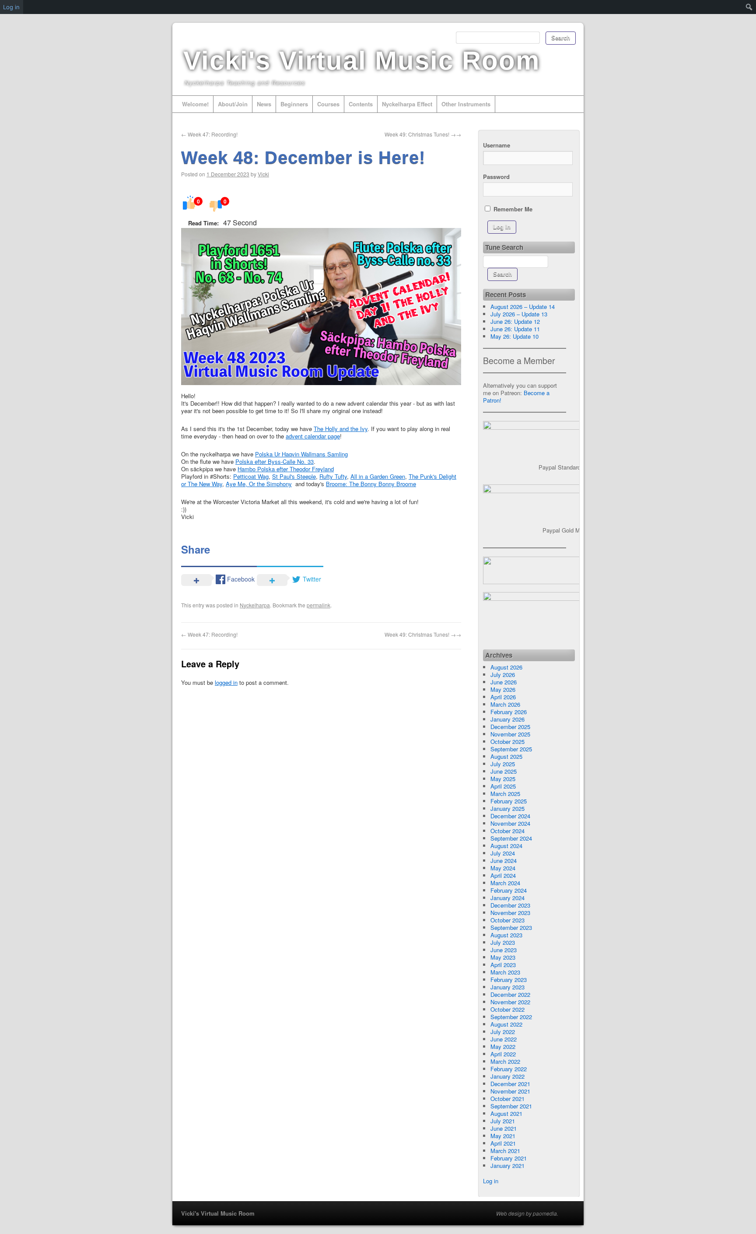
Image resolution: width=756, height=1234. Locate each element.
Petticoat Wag (251, 476)
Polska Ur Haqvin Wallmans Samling (301, 454)
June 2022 (503, 1039)
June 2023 (503, 950)
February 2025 (508, 801)
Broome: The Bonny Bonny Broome (371, 484)
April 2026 (503, 697)
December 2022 (510, 994)
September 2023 (511, 927)
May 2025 (502, 779)
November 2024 (510, 823)
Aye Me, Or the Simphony (259, 484)
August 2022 (506, 1024)
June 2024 (503, 860)
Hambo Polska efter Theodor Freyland (286, 469)
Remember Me (512, 209)
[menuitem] (749, 7)
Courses (328, 104)
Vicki (263, 174)
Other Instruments (465, 104)
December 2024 (510, 816)
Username (496, 145)
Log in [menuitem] (11, 7)
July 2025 (502, 764)
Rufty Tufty (333, 476)
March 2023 (505, 972)
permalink (318, 605)
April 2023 (503, 965)
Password (496, 176)
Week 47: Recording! (209, 134)
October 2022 (507, 1009)
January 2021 (507, 1165)
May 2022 (502, 1046)
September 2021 (511, 1106)
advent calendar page (313, 436)
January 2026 (507, 719)
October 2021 (507, 1098)
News (264, 104)
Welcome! (195, 104)
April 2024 (503, 875)
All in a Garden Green (377, 476)
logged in (226, 682)
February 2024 (508, 890)
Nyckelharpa (255, 605)
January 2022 (507, 1076)
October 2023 (507, 920)
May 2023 (502, 957)
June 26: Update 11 (515, 329)
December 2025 (510, 726)
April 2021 (503, 1143)
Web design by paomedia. (527, 1213)
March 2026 (505, 704)
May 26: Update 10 (514, 336)
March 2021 (505, 1150)
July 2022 (502, 1031)
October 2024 (507, 831)
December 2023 (510, 905)
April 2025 (503, 786)
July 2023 (502, 942)
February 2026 (508, 712)
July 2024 (502, 853)
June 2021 (503, 1128)
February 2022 (508, 1069)
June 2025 (503, 771)
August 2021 (506, 1113)
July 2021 (502, 1121)
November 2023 (510, 912)
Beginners (294, 104)
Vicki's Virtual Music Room (361, 60)
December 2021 (510, 1084)
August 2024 (506, 845)
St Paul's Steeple (294, 476)
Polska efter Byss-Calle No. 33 (274, 461)
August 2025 (506, 756)
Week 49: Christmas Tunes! (423, 134)
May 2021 (502, 1136)
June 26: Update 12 (515, 321)
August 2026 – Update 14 (522, 306)
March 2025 (505, 793)
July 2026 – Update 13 (518, 314)
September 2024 (511, 838)
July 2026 (502, 674)
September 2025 (511, 749)
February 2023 (508, 979)
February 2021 (508, 1158)
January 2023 (507, 987)
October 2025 (507, 741)
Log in (490, 1181)
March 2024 (505, 883)
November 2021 (510, 1091)
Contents (361, 104)
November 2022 (510, 1002)
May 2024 (502, 868)
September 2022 (511, 1017)
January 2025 (507, 808)
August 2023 (506, 935)
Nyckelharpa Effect (407, 104)
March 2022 (505, 1061)
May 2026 (502, 689)
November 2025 (510, 734)
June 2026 (503, 682)
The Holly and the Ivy (341, 428)
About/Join (233, 104)
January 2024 (507, 898)
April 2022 (503, 1054)
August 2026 (506, 667)
